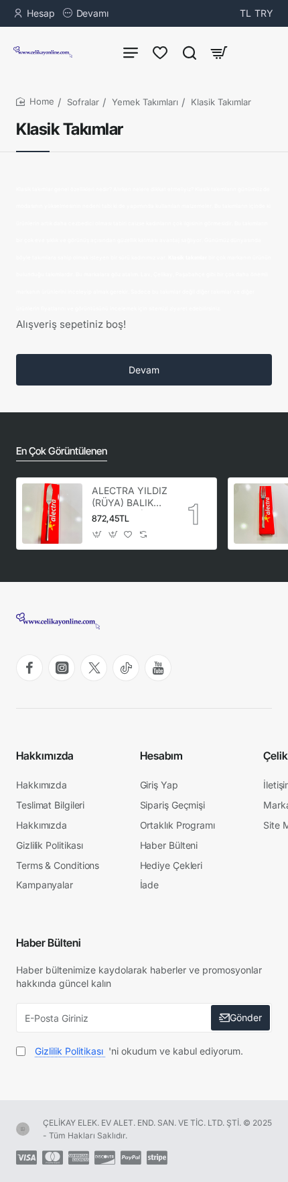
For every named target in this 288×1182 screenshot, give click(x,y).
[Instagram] (61, 667)
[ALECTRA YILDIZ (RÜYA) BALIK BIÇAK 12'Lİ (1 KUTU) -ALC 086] (52, 513)
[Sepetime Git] (219, 52)
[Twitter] (93, 667)
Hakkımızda (45, 755)
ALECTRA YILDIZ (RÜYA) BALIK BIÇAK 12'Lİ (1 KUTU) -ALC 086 (129, 497)
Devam (144, 369)
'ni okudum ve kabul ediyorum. (139, 1051)
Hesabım (161, 755)
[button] (97, 534)
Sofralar (83, 102)
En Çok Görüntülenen (61, 451)
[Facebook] (29, 667)
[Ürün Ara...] (189, 52)
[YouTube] (158, 667)
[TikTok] (126, 667)
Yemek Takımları (145, 102)
